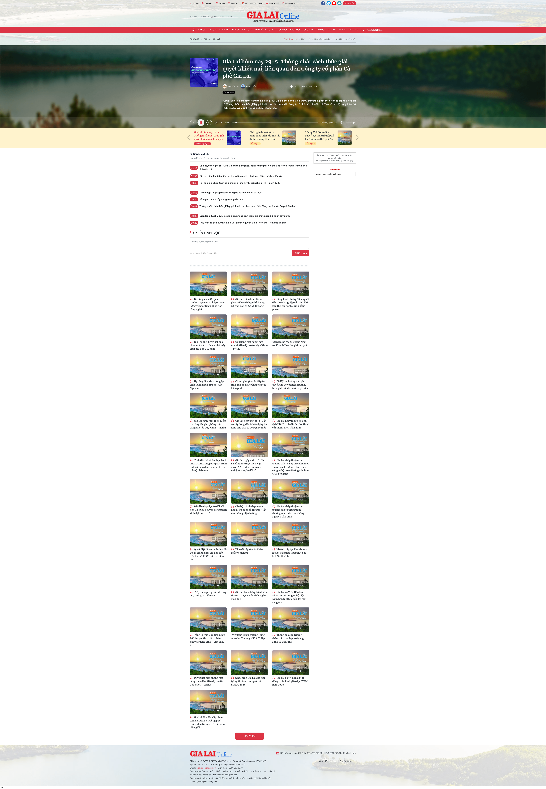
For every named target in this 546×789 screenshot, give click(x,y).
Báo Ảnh (209, 3)
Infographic (291, 3)
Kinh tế (258, 30)
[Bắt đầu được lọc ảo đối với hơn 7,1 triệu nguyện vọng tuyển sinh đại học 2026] (208, 491)
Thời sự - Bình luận (242, 30)
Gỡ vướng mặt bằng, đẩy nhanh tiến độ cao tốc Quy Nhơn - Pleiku (249, 345)
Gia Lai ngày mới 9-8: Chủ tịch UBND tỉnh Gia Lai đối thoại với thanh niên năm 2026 (290, 424)
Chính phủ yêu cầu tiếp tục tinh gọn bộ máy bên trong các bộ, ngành (248, 385)
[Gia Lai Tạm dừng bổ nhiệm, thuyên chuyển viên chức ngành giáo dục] (249, 577)
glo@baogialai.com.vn (206, 768)
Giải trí (332, 30)
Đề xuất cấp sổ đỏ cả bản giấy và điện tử (247, 551)
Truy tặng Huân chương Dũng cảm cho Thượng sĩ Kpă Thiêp (248, 636)
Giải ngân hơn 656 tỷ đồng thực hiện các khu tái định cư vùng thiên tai (265, 135)
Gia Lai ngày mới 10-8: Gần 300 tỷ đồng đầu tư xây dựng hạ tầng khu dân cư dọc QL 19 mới (249, 424)
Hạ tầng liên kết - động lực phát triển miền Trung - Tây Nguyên (207, 385)
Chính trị (224, 30)
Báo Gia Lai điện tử (273, 16)
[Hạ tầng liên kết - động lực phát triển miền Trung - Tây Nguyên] (208, 366)
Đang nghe (204, 143)
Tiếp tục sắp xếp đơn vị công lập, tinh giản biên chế (208, 594)
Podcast (235, 3)
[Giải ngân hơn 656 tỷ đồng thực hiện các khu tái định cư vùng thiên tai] (289, 138)
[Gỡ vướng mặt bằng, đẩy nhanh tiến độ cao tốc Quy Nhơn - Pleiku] (249, 326)
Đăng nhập (349, 3)
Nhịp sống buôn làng (323, 39)
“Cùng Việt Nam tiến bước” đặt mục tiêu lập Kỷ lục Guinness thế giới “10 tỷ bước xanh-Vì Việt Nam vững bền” (320, 136)
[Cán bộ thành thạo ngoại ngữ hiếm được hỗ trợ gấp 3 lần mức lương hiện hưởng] (249, 491)
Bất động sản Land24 (338, 155)
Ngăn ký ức (306, 39)
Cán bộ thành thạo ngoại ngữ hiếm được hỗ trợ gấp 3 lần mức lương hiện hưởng (248, 510)
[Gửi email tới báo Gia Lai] (339, 3)
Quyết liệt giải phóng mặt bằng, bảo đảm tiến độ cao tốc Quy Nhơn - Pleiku (207, 681)
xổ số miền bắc (322, 155)
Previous (188, 137)
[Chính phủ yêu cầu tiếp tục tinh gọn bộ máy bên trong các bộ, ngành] (249, 366)
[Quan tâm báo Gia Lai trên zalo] (328, 3)
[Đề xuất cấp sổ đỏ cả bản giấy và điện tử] (249, 534)
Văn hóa (321, 30)
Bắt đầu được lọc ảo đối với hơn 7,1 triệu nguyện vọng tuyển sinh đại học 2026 (208, 510)
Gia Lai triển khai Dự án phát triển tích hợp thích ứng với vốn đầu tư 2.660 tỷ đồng (247, 302)
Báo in (222, 3)
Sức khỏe (282, 30)
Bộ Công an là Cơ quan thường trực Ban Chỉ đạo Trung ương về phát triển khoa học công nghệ (207, 304)
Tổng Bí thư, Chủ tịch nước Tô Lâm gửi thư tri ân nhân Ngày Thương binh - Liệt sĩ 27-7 (208, 640)
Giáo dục (270, 30)
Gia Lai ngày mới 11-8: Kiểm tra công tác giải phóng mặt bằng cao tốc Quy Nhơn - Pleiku (208, 424)
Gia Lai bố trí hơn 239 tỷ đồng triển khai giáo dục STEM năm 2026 (290, 681)
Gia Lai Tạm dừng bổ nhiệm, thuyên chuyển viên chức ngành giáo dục (249, 595)
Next (357, 137)
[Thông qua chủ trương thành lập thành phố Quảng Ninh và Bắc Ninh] (290, 619)
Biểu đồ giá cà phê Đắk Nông (328, 174)
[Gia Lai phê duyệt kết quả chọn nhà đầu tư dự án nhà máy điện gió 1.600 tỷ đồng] (208, 326)
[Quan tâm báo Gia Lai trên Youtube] (334, 3)
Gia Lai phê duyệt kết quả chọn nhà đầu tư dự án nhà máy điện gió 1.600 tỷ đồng (207, 345)
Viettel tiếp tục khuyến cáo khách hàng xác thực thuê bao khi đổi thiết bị (289, 553)
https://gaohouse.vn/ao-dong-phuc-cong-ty (334, 161)
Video (195, 3)
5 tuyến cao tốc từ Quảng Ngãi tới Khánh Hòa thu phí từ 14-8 (289, 343)
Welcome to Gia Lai (254, 3)
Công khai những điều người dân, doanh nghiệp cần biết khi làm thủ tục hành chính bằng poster (290, 304)
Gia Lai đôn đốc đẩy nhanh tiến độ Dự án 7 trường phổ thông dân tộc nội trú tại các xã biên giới (207, 722)
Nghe (256, 143)
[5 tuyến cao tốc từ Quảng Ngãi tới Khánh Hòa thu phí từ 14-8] (290, 326)
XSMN (350, 155)
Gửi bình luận (301, 253)
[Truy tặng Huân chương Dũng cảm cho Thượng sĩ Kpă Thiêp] (249, 619)
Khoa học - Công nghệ (302, 30)
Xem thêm (250, 736)
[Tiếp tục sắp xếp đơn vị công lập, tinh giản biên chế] (208, 577)
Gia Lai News (374, 30)
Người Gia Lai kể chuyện (346, 39)
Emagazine (274, 3)
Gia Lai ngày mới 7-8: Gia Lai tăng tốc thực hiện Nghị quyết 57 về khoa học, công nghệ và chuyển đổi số (247, 465)
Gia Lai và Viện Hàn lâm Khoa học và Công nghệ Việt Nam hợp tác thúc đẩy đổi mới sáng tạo (289, 597)
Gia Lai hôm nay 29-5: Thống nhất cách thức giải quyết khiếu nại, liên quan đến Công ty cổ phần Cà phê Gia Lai (209, 136)
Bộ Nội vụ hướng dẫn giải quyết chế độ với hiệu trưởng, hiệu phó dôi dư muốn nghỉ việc (290, 385)
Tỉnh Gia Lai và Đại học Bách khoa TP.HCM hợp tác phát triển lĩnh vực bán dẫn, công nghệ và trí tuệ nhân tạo (208, 465)
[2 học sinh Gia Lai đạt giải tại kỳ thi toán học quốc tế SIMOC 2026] (249, 662)
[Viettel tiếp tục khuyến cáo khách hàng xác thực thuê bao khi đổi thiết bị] (290, 534)
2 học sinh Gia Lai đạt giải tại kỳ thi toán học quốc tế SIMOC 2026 (248, 681)
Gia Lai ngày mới (212, 39)
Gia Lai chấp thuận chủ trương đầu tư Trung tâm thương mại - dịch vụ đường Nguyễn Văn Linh (288, 511)
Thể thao (353, 30)
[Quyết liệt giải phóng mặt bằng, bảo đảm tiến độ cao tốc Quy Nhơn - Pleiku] (208, 662)
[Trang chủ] (193, 30)
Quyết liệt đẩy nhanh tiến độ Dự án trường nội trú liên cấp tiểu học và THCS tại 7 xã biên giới (208, 554)
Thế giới (212, 30)
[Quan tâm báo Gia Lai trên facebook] (323, 3)
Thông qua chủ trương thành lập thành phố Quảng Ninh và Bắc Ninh (288, 638)
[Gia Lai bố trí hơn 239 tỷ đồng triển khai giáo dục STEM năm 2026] (290, 662)
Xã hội (342, 30)
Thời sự (201, 30)
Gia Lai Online (211, 753)
